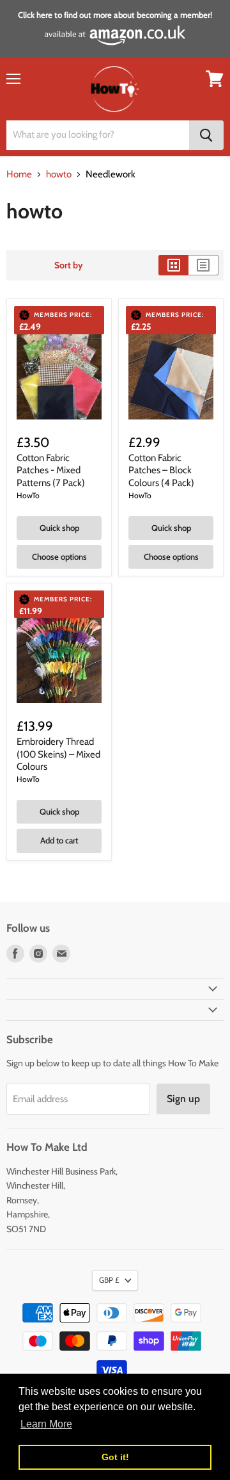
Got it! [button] (115, 1457)
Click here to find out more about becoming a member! (115, 15)
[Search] (206, 135)
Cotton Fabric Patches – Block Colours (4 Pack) (161, 470)
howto (59, 174)
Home (19, 174)
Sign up (183, 1099)
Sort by (68, 265)
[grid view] (173, 265)
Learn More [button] (46, 1424)
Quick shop (59, 528)
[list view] (203, 265)
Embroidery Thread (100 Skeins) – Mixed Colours (58, 754)
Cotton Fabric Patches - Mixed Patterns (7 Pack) (51, 470)
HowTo (28, 495)
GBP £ (109, 1280)
